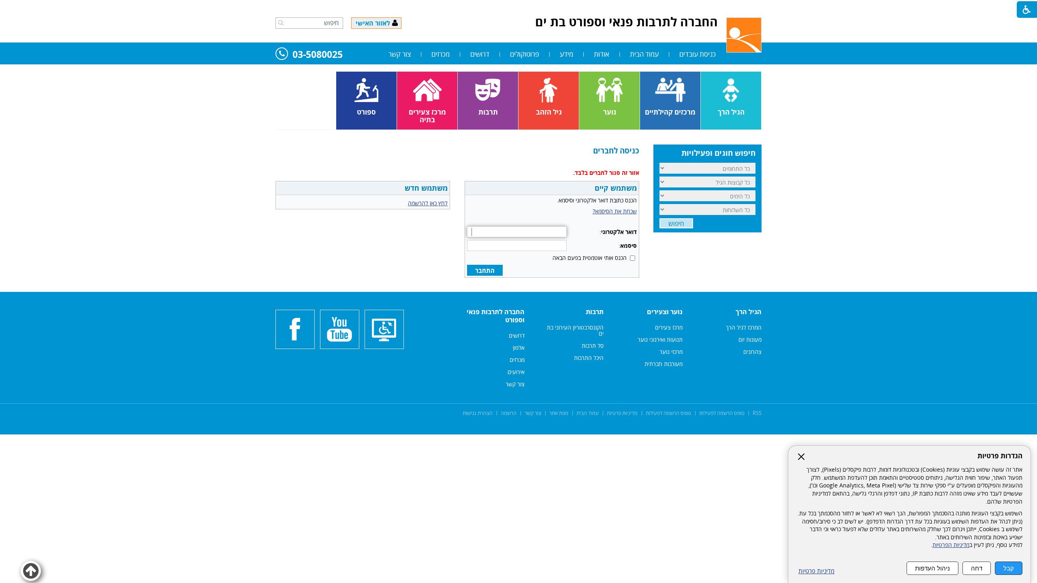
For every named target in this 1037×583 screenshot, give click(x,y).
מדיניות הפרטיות (950, 545)
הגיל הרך (749, 311)
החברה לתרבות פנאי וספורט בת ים (626, 21)
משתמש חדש (426, 188)
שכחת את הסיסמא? (615, 211)
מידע (566, 54)
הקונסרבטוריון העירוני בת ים (575, 330)
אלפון (519, 347)
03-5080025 (317, 55)
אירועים (516, 372)
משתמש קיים (616, 188)
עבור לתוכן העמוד (518, 8)
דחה (976, 568)
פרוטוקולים (524, 54)
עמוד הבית (644, 54)
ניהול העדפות (932, 568)
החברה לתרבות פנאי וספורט (496, 315)
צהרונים (752, 351)
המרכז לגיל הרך (744, 327)
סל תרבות (593, 345)
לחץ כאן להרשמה (428, 203)
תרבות (595, 311)
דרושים (479, 54)
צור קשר (399, 54)
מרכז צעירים (669, 327)
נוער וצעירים (665, 311)
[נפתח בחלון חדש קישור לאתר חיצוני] (339, 329)
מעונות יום (750, 339)
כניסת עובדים (697, 54)
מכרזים (440, 54)
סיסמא (628, 245)
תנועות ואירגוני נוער (660, 339)
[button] (281, 23)
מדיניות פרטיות (816, 571)
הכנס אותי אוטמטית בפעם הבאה (590, 258)
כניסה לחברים (616, 150)
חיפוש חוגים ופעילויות (718, 153)
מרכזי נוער (671, 351)
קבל (1008, 568)
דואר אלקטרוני (619, 232)
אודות (601, 54)
